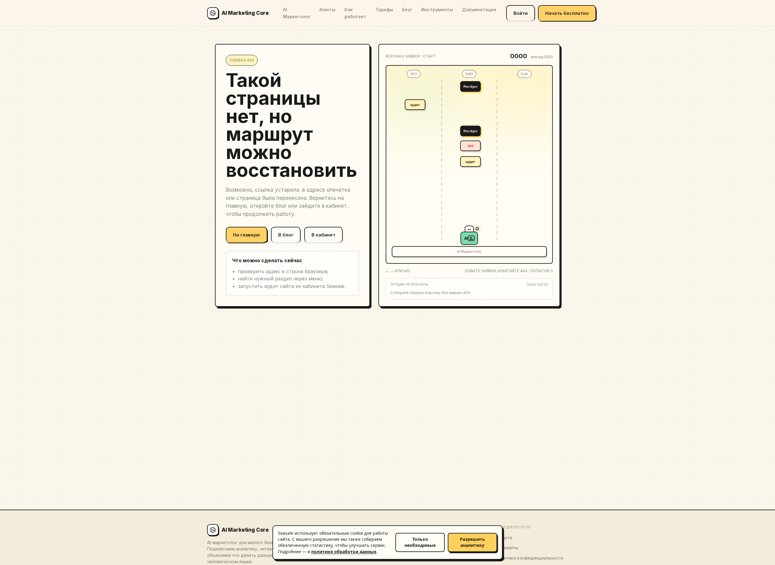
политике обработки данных (343, 551)
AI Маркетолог (296, 13)
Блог (407, 9)
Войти (520, 13)
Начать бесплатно (567, 13)
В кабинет (323, 235)
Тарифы (384, 9)
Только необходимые (420, 542)
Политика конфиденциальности (529, 557)
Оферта (503, 537)
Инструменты (437, 9)
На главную (246, 235)
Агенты (327, 9)
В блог (285, 235)
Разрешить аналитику (472, 542)
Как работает (355, 13)
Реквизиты (506, 547)
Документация (479, 9)
